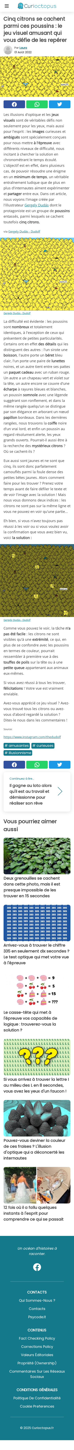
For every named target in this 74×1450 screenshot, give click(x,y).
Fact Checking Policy (37, 1338)
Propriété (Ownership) (37, 1363)
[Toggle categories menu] (7, 6)
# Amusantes (17, 745)
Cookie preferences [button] (37, 1406)
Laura (23, 48)
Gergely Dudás (36, 205)
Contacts (37, 1308)
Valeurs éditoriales (37, 1354)
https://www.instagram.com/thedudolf (32, 737)
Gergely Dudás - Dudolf (24, 231)
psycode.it (37, 1316)
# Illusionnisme (18, 752)
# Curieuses (42, 745)
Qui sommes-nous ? (37, 1300)
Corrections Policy (37, 1346)
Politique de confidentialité (37, 1398)
